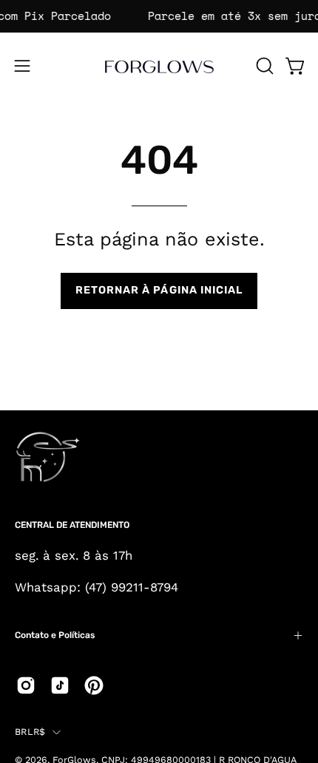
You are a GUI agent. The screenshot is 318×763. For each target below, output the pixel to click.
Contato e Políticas (55, 635)
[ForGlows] (159, 66)
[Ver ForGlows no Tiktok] (60, 685)
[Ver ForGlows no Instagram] (26, 685)
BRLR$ (30, 731)
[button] (263, 65)
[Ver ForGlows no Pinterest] (94, 685)
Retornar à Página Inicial (159, 290)
